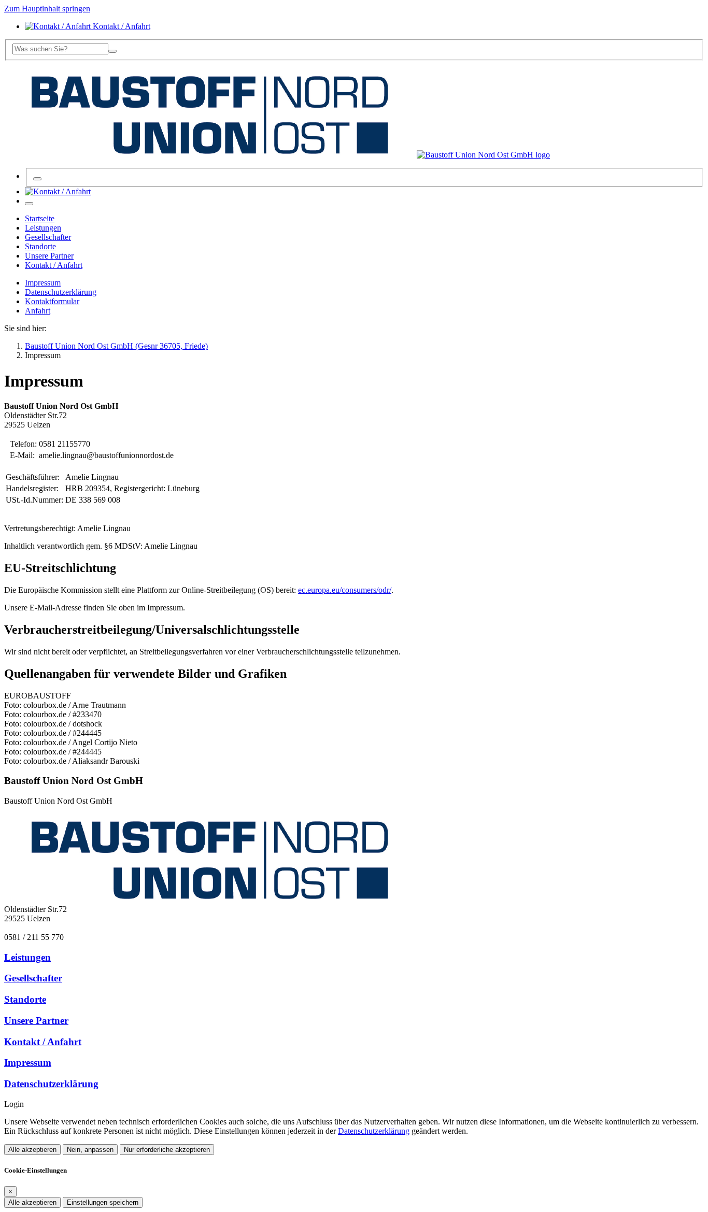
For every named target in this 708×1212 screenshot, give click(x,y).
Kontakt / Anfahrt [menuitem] (120, 26)
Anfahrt (37, 310)
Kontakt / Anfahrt (42, 1041)
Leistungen (27, 957)
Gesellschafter (33, 978)
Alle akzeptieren (32, 1149)
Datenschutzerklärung (60, 292)
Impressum (43, 282)
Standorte (25, 999)
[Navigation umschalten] (29, 203)
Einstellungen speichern (102, 1202)
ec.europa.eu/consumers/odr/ (344, 590)
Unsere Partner (36, 1020)
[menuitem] (58, 191)
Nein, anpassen (90, 1149)
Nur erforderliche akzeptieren (167, 1149)
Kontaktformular (52, 301)
